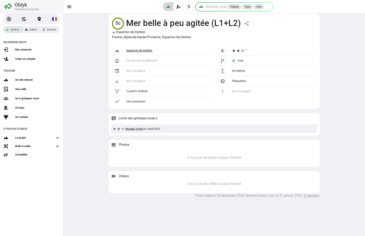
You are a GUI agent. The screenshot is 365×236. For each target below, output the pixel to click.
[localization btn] (39, 19)
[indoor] (178, 6)
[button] (9, 19)
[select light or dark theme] (24, 19)
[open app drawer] (69, 7)
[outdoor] (168, 6)
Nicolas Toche (134, 128)
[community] (189, 6)
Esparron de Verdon (130, 32)
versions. (312, 196)
